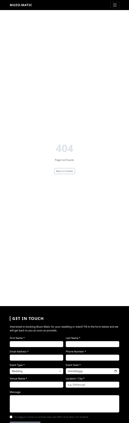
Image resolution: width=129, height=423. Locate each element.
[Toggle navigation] (114, 5)
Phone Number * (76, 351)
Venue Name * (18, 378)
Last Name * (73, 338)
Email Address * (19, 351)
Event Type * (17, 365)
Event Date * (73, 365)
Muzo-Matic (21, 5)
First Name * (17, 338)
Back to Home (64, 171)
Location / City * (75, 378)
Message (15, 392)
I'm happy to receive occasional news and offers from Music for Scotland (51, 416)
